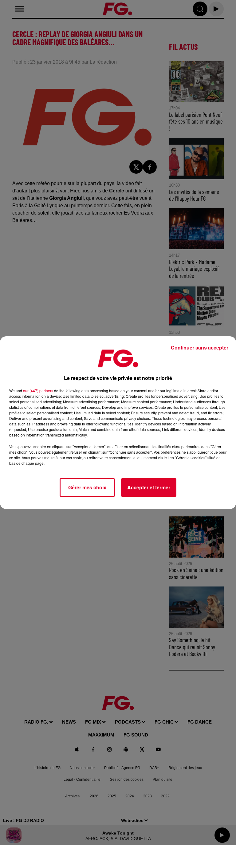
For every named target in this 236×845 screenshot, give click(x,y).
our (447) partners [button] (38, 390)
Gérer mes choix (87, 487)
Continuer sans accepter (199, 347)
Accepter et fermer (148, 487)
